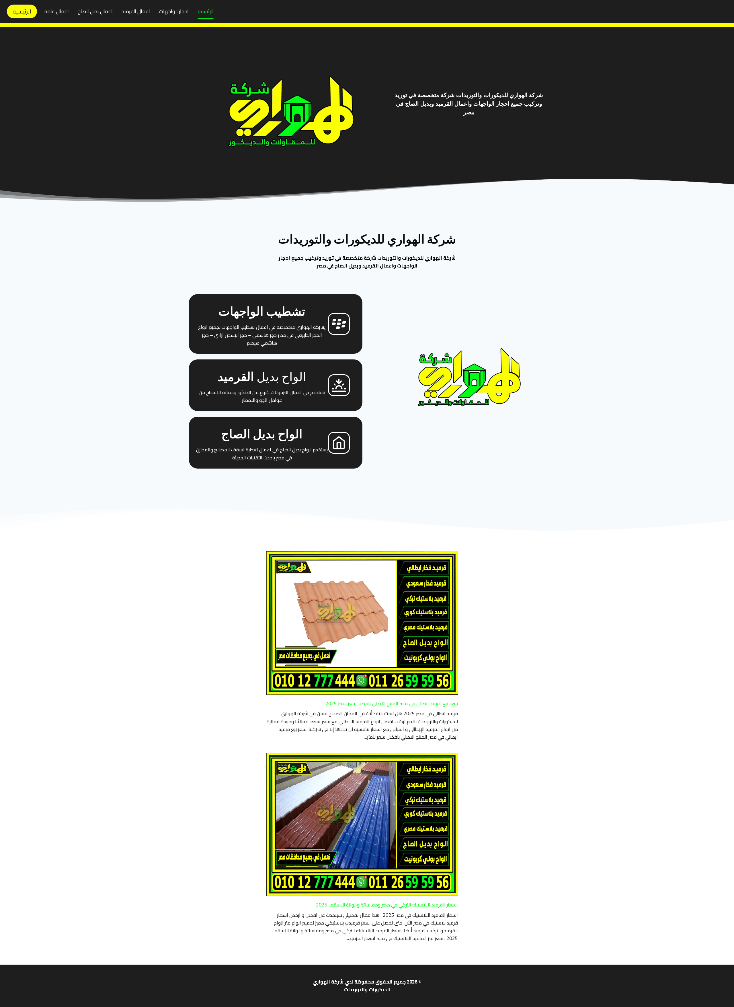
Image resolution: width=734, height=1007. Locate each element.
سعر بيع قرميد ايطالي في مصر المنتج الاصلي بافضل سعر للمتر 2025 (391, 703)
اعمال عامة (56, 11)
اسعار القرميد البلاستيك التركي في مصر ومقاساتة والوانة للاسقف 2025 (387, 904)
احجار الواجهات (174, 11)
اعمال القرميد (136, 11)
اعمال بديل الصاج (95, 11)
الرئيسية (206, 11)
